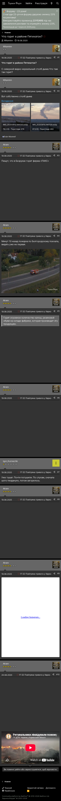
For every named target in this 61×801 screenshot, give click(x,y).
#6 (58, 398)
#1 (58, 57)
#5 (58, 311)
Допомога (50, 788)
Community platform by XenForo (25, 796)
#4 (58, 236)
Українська (9, 791)
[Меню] (4, 3)
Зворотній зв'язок (35, 788)
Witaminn (8, 40)
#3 (58, 155)
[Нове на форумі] (51, 3)
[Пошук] (57, 3)
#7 (58, 472)
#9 (58, 573)
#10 (58, 674)
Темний (8, 788)
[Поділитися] (54, 57)
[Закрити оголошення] (56, 11)
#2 (58, 91)
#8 (58, 499)
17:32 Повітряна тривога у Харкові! (36, 58)
